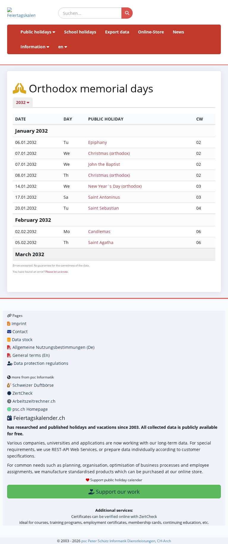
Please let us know (56, 272)
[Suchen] (127, 13)
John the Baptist (104, 164)
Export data (117, 32)
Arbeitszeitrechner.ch (33, 401)
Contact (19, 331)
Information (33, 46)
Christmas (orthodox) (109, 153)
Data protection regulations (40, 363)
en (61, 46)
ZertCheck (21, 393)
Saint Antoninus (104, 197)
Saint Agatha (100, 242)
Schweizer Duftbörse (32, 385)
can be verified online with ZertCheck (124, 516)
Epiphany (97, 142)
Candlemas (99, 231)
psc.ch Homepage (29, 409)
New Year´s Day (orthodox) (115, 186)
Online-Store (151, 32)
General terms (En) (30, 355)
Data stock (21, 339)
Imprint (18, 323)
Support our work (117, 491)
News (178, 32)
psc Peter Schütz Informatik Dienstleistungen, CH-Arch (126, 540)
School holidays (80, 32)
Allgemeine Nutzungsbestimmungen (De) (52, 347)
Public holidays (36, 32)
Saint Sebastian (103, 208)
